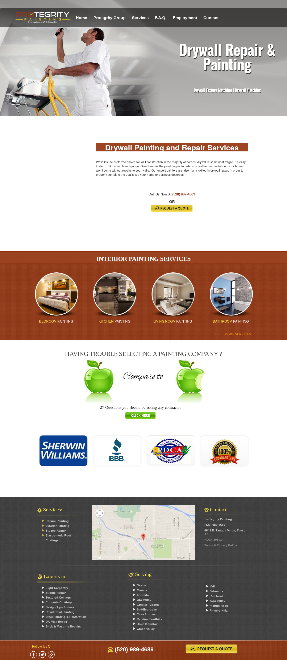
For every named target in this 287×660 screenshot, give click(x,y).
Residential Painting (60, 612)
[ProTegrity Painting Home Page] (42, 14)
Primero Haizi (219, 610)
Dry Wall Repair (56, 621)
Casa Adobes (146, 614)
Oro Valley (144, 599)
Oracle (141, 585)
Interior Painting (57, 521)
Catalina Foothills (149, 619)
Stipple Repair (56, 592)
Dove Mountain (148, 624)
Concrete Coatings (59, 602)
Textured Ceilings (58, 597)
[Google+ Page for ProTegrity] (51, 654)
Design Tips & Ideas (60, 607)
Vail (212, 586)
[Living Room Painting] (173, 294)
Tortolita (143, 595)
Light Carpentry (57, 588)
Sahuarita (216, 591)
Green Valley (146, 628)
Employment (185, 18)
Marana (142, 590)
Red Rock (217, 596)
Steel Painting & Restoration (66, 616)
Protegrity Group (109, 18)
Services (140, 18)
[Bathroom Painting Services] (231, 294)
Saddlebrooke (147, 609)
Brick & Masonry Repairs (63, 626)
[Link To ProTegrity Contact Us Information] (143, 533)
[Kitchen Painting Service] (114, 294)
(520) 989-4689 (183, 194)
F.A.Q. (160, 18)
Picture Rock (219, 605)
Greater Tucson (148, 604)
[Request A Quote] (172, 208)
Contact (211, 18)
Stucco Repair (56, 530)
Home (81, 18)
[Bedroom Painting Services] (56, 294)
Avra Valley (217, 601)
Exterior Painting (58, 525)
